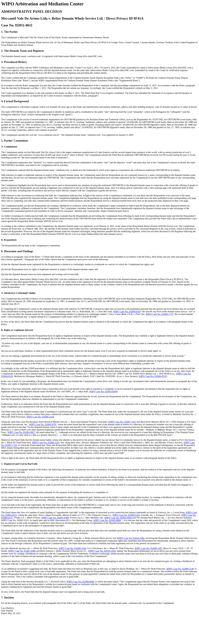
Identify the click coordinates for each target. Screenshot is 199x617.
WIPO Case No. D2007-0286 (22, 551)
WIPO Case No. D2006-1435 (45, 442)
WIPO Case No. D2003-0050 (118, 517)
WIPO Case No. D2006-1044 (40, 417)
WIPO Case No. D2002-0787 (43, 424)
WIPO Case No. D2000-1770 (159, 314)
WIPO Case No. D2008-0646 (80, 581)
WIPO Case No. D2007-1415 (122, 422)
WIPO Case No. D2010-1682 (131, 538)
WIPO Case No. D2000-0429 (127, 311)
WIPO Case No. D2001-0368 (55, 517)
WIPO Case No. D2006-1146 (180, 569)
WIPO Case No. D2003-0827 (21, 432)
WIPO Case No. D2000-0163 (126, 515)
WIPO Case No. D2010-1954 (102, 551)
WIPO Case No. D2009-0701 (152, 376)
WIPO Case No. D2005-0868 (107, 520)
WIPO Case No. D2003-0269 (103, 391)
